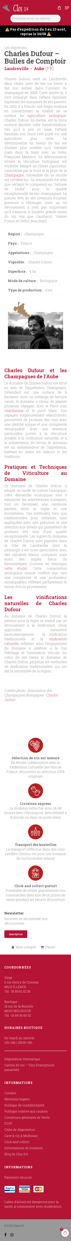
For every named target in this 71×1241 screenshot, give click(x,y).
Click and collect (16, 1142)
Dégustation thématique (22, 1059)
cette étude (15, 568)
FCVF (8, 1123)
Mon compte (26, 947)
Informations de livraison (23, 1148)
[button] (67, 8)
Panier (50, 947)
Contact (10, 1093)
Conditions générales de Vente (27, 1117)
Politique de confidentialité (24, 1105)
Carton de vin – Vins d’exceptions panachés (29, 1067)
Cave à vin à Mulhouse (21, 1136)
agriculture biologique (47, 115)
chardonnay (13, 410)
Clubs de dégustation (19, 1130)
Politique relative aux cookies (26, 1111)
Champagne (14, 175)
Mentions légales (17, 1099)
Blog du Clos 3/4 (16, 1154)
